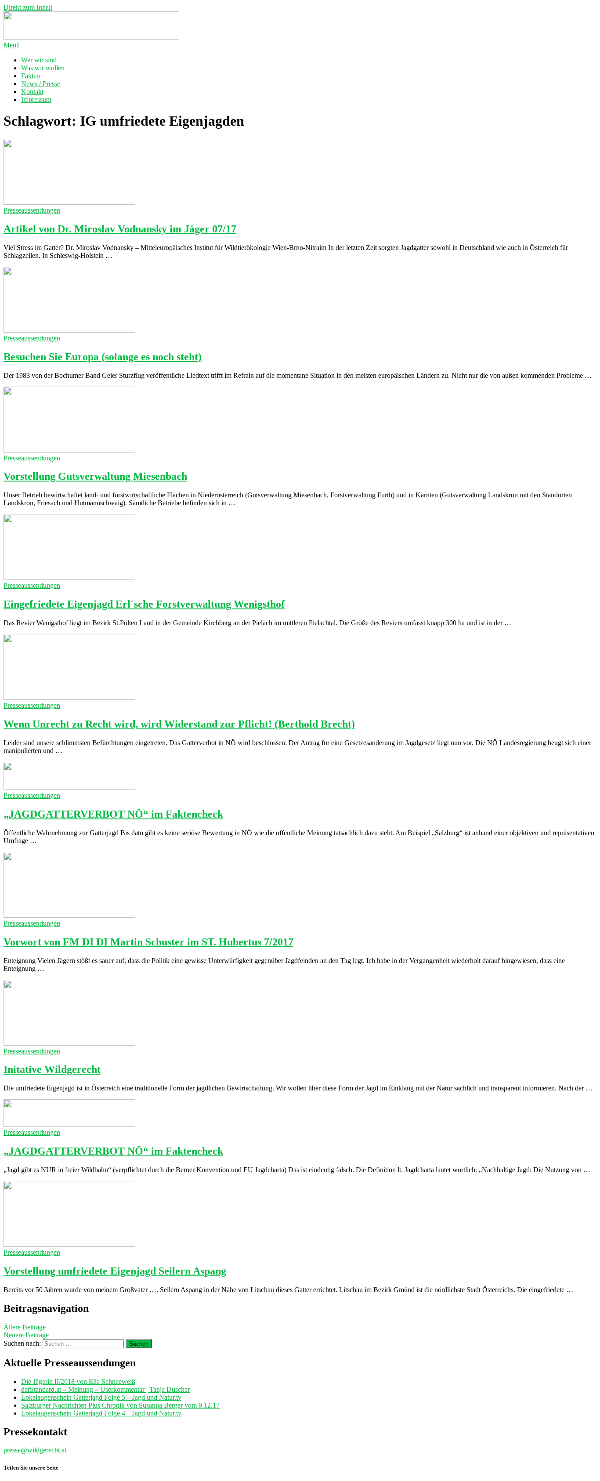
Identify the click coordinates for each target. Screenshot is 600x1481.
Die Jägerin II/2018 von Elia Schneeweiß (78, 1381)
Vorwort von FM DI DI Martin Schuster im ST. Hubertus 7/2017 (148, 942)
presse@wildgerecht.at (35, 1450)
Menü (12, 45)
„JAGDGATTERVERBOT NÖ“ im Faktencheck (113, 814)
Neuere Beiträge (26, 1335)
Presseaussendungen (32, 210)
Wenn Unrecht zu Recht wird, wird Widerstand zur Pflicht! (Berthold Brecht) (179, 724)
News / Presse (40, 83)
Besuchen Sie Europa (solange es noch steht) (103, 356)
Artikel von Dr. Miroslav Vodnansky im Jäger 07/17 (120, 229)
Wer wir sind (39, 60)
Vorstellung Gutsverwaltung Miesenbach (95, 476)
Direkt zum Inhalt (28, 7)
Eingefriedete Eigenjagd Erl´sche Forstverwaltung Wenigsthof (144, 604)
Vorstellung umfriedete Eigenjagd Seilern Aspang (115, 1271)
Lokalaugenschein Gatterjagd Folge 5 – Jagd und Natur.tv (101, 1397)
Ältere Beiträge (25, 1327)
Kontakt (32, 91)
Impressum (36, 99)
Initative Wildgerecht (52, 1069)
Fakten (30, 76)
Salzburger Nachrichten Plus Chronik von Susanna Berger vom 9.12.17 (120, 1405)
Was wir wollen (43, 68)
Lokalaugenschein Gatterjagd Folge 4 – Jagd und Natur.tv (101, 1413)
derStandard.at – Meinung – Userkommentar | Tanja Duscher (105, 1389)
